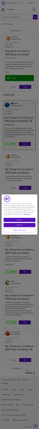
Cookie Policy (26, 214)
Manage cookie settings (19, 230)
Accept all (19, 219)
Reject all (19, 225)
